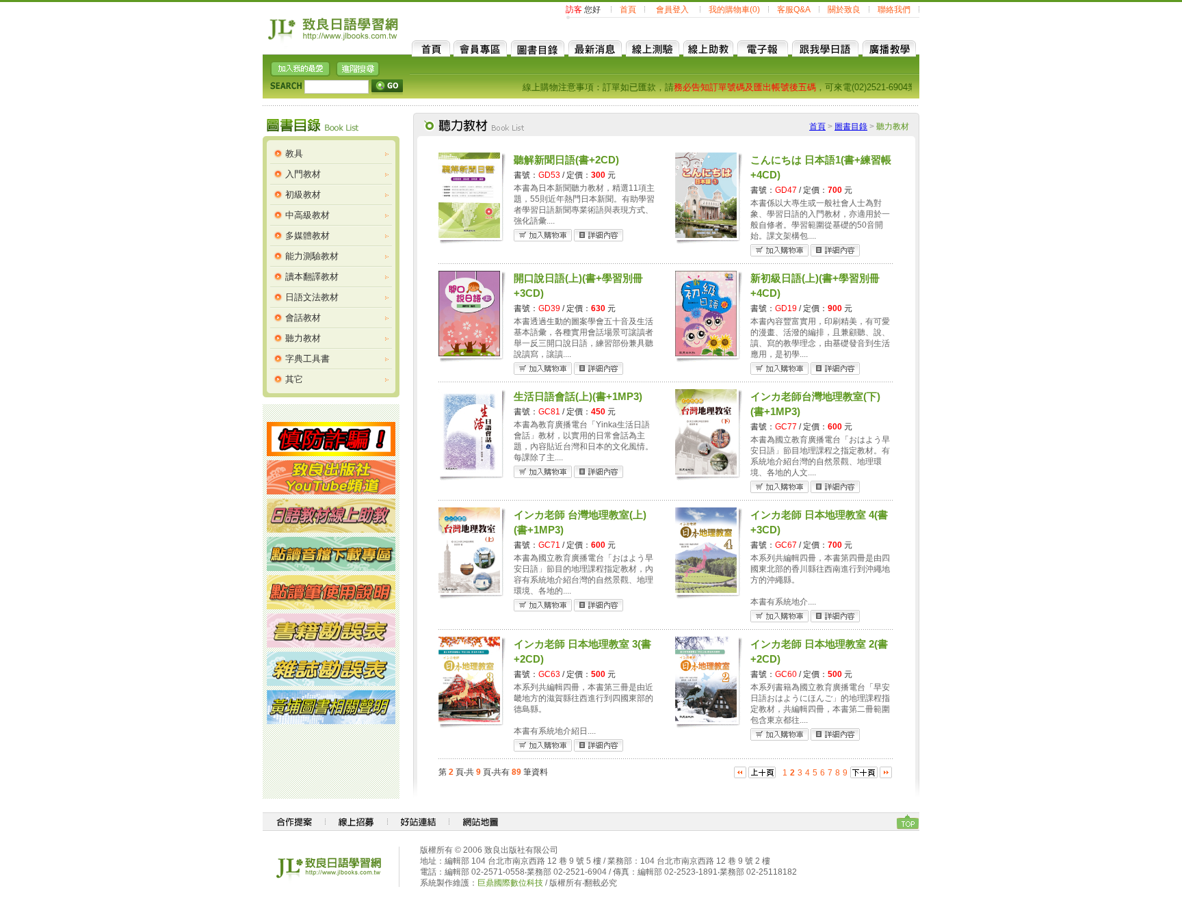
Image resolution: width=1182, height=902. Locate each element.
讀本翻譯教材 (312, 276)
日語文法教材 (312, 297)
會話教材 (303, 318)
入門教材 (303, 174)
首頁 (628, 9)
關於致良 (844, 9)
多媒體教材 (307, 235)
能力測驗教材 (312, 256)
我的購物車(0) (734, 9)
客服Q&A (794, 9)
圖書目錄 (851, 126)
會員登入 (672, 9)
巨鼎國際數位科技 (510, 883)
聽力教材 (303, 338)
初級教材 (303, 194)
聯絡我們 (894, 9)
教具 (294, 153)
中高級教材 (307, 215)
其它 (294, 379)
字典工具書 (307, 359)
